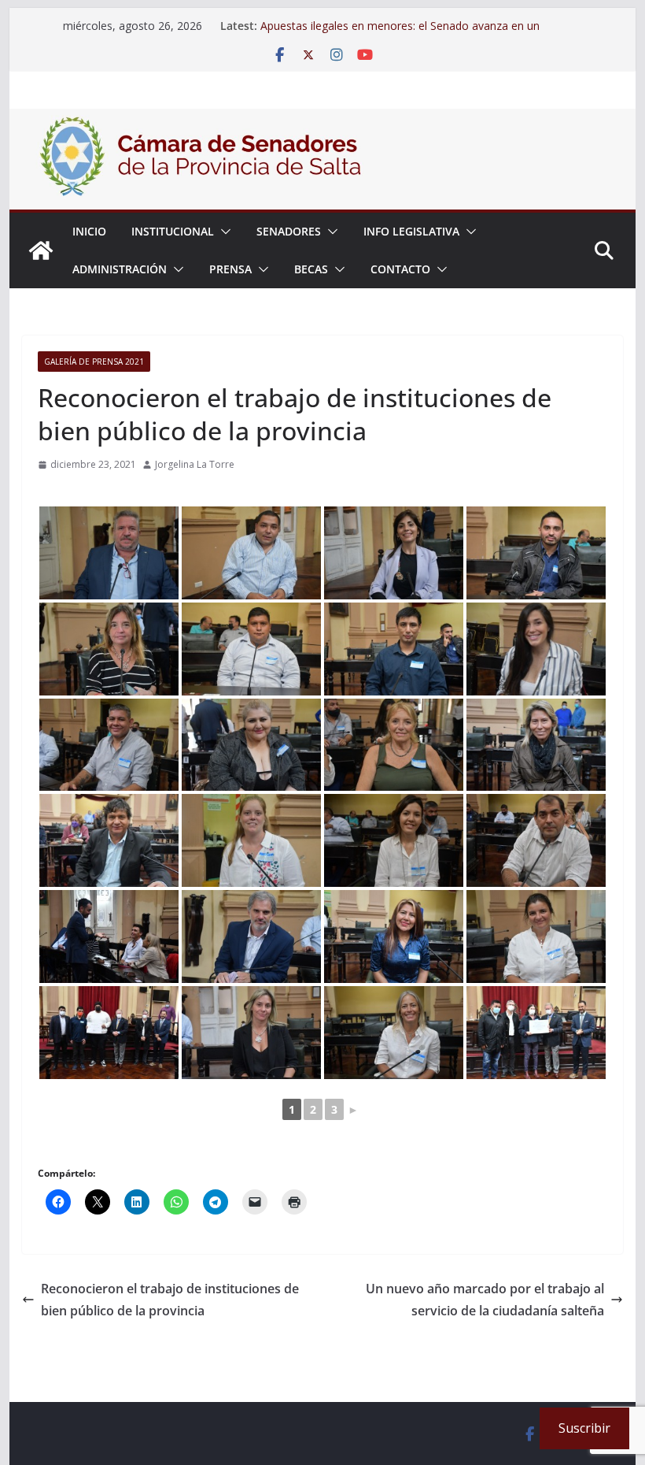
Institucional (172, 231)
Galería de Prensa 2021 (94, 361)
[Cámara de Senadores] (41, 250)
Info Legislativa (411, 231)
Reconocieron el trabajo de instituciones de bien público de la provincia (170, 1300)
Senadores (288, 231)
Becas (311, 268)
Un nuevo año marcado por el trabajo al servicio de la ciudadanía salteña (485, 1300)
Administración (119, 268)
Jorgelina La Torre (194, 464)
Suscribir (584, 1428)
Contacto (400, 268)
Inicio (89, 231)
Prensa (230, 268)
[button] (222, 232)
